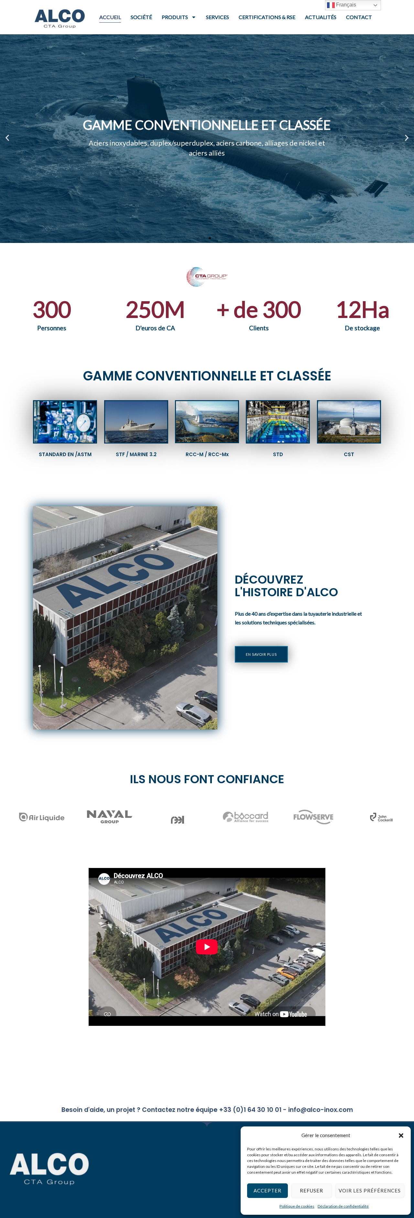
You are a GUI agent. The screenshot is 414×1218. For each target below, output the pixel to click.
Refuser (311, 1190)
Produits (175, 17)
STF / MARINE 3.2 (136, 454)
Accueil (110, 17)
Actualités (320, 17)
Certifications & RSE (267, 17)
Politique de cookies (296, 1206)
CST (349, 454)
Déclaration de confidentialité (343, 1206)
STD (278, 454)
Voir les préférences (370, 1190)
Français (345, 4)
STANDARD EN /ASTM (65, 454)
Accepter (267, 1190)
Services (217, 17)
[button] (401, 1135)
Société (141, 17)
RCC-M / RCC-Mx (207, 454)
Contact (359, 17)
